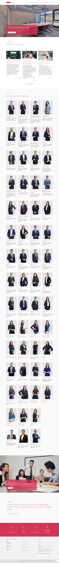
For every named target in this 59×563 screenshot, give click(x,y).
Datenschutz (40, 547)
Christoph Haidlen (22, 142)
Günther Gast (33, 115)
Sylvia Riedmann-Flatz (10, 311)
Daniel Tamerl (45, 190)
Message (40, 546)
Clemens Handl (33, 142)
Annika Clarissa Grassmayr (21, 240)
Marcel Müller (21, 190)
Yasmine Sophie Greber (11, 142)
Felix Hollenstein (33, 240)
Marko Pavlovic (9, 287)
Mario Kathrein (33, 165)
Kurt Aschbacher (9, 440)
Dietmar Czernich (22, 115)
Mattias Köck (9, 264)
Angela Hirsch (45, 142)
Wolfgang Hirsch (9, 165)
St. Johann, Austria (25, 544)
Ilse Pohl (20, 287)
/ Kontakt (29, 560)
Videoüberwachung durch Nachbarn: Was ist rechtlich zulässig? (44, 63)
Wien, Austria (24, 546)
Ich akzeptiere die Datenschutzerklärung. (45, 549)
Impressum (32, 560)
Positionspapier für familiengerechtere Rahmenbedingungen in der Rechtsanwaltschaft (29, 62)
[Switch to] (50, 2)
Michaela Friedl (45, 215)
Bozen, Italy (24, 548)
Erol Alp (32, 215)
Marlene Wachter (10, 215)
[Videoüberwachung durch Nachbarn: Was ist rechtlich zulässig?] (45, 56)
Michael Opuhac (45, 264)
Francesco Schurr (34, 444)
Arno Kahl (20, 444)
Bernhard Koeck (45, 165)
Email (39, 544)
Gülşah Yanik (45, 311)
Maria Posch (33, 287)
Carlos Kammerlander (47, 240)
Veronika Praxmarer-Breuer (46, 288)
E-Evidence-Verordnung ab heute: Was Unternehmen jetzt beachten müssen (13, 61)
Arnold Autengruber (10, 115)
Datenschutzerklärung (37, 560)
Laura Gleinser (45, 115)
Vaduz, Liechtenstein (25, 550)
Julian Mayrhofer (33, 264)
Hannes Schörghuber (34, 311)
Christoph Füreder (10, 240)
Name (39, 542)
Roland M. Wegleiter (22, 215)
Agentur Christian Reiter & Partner (48, 560)
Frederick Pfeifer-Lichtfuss (34, 191)
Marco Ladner (21, 264)
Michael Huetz (21, 165)
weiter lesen (18, 77)
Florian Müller (9, 190)
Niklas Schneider (21, 311)
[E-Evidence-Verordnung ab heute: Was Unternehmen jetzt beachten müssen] (13, 55)
